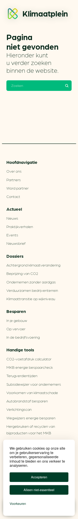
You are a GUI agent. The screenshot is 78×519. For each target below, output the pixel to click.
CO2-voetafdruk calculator (28, 359)
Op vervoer (15, 328)
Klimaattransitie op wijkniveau (30, 298)
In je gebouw (16, 320)
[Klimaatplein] (12, 14)
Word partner (17, 188)
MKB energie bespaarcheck (29, 367)
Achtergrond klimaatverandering (33, 265)
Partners (13, 179)
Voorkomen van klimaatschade (32, 392)
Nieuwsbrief (16, 243)
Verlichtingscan (19, 409)
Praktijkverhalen (19, 226)
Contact (13, 196)
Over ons (14, 171)
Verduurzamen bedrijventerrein (32, 290)
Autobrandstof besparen (27, 401)
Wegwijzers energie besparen (30, 418)
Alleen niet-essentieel (39, 490)
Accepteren (39, 477)
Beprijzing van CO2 (22, 273)
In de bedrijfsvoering (23, 337)
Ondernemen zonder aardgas (31, 282)
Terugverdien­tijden (21, 375)
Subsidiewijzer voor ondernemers (33, 384)
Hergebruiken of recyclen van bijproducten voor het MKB (30, 429)
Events (12, 235)
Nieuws (12, 218)
